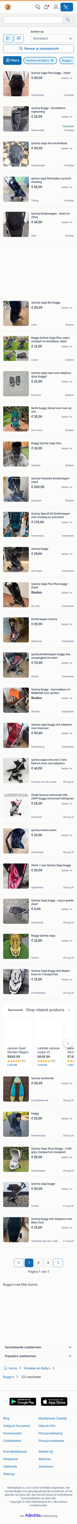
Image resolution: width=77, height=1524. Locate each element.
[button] (46, 7)
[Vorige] (19, 1263)
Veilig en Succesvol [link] (16, 1426)
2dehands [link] (10, 1466)
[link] (8, 7)
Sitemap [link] (9, 1474)
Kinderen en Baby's (37, 60)
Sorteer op (37, 31)
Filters (14, 60)
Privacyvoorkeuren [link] (51, 1441)
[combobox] (33, 19)
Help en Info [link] (46, 1426)
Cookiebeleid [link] (12, 1441)
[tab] (8, 38)
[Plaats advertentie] (66, 7)
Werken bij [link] (45, 1451)
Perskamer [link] (10, 1459)
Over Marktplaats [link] (15, 1451)
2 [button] (38, 1263)
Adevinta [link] (44, 1459)
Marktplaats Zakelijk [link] (52, 1418)
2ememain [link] (45, 1466)
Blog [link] (6, 1418)
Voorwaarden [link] (12, 1433)
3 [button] (48, 1263)
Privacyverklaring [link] (50, 1433)
